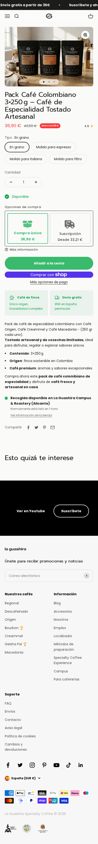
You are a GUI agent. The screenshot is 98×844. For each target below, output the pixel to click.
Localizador (63, 636)
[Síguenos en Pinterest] (44, 765)
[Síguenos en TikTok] (68, 765)
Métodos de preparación (64, 647)
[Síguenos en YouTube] (56, 765)
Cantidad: (13, 172)
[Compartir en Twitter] (36, 427)
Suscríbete (71, 511)
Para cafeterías (66, 679)
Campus (61, 671)
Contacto (13, 719)
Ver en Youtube (31, 511)
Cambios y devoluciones (16, 747)
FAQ (8, 703)
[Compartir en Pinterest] (44, 427)
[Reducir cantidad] (11, 182)
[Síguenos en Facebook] (8, 765)
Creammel (14, 636)
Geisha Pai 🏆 (16, 644)
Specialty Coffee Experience (68, 660)
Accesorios (63, 611)
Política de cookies (20, 736)
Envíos (10, 711)
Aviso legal (13, 727)
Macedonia (14, 652)
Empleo (60, 628)
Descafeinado (16, 611)
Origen (10, 619)
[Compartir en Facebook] (28, 427)
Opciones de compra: (23, 207)
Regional (12, 603)
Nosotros (61, 619)
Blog (57, 603)
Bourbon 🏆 (14, 628)
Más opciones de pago (49, 282)
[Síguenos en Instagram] (32, 765)
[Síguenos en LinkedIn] (81, 765)
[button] (49, 249)
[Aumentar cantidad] (36, 182)
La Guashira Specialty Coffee (29, 813)
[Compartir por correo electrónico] (53, 427)
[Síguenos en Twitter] (20, 765)
